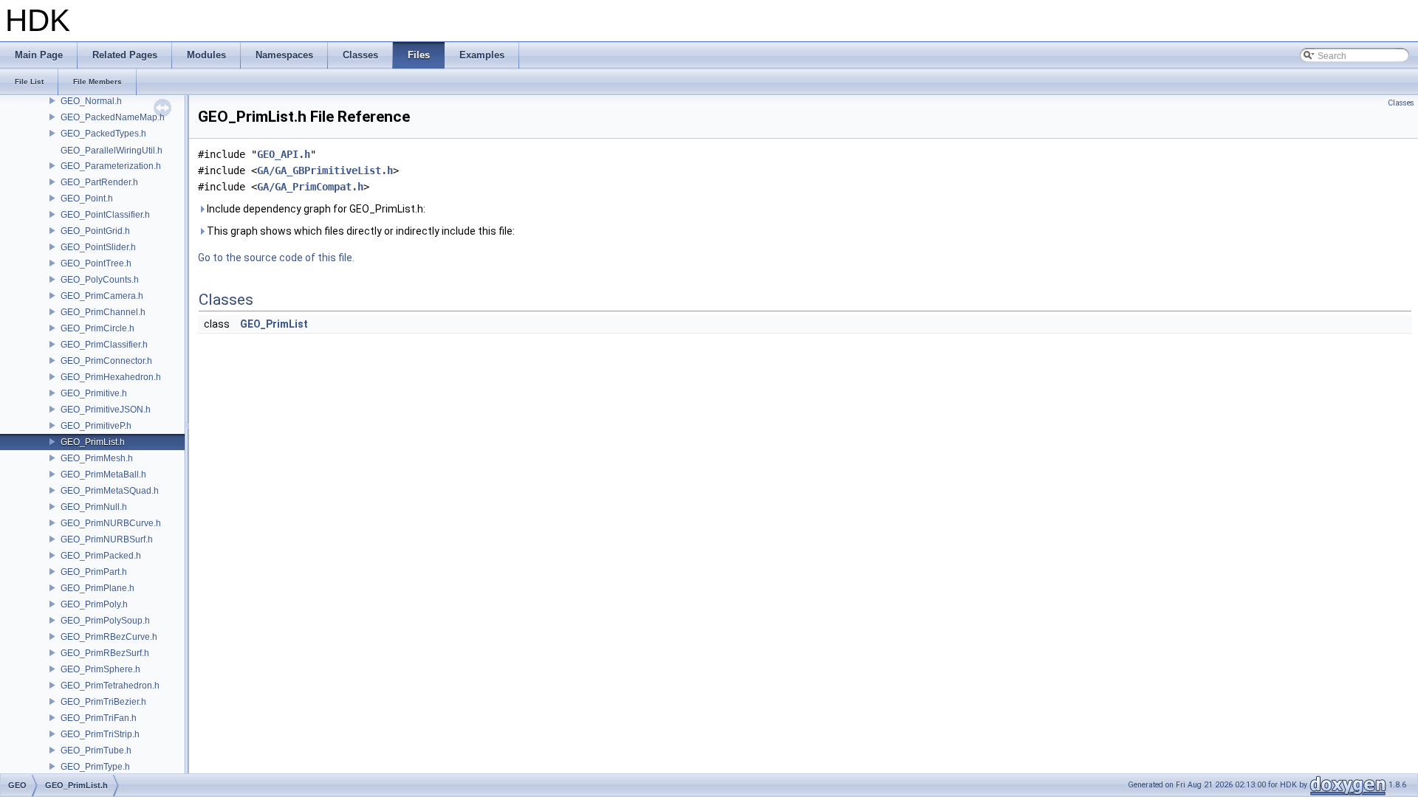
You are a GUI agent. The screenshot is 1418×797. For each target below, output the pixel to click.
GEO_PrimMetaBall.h (103, 474)
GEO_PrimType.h (95, 767)
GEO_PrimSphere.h (100, 669)
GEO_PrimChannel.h (103, 312)
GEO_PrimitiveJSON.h (106, 409)
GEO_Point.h (87, 198)
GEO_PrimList (274, 324)
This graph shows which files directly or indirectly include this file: (360, 231)
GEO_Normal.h (91, 101)
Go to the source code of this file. (276, 257)
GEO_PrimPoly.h (94, 604)
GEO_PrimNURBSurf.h (107, 539)
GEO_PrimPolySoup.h (105, 620)
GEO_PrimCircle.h (97, 328)
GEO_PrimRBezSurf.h (105, 653)
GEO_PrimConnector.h (106, 361)
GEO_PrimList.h (93, 442)
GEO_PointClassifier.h (105, 215)
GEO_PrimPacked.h (101, 556)
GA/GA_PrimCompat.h (310, 187)
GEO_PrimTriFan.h (99, 718)
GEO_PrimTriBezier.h (103, 702)
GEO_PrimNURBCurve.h (111, 523)
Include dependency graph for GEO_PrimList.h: (315, 209)
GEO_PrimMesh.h (97, 458)
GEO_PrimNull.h (94, 507)
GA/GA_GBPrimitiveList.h (325, 170)
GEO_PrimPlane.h (97, 588)
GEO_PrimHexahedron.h (111, 377)
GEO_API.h (283, 154)
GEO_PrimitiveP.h (96, 426)
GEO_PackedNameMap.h (113, 117)
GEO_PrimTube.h (96, 750)
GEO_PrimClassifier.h (104, 344)
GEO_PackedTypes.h (103, 133)
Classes (1401, 103)
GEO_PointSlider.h (98, 247)
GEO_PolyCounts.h (100, 280)
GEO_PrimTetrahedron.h (110, 685)
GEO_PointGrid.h (95, 231)
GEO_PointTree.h (96, 263)
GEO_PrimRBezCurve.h (109, 637)
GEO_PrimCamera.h (102, 296)
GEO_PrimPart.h (94, 572)
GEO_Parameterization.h (111, 166)
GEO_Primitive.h (94, 393)
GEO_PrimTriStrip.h (100, 734)
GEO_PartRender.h (99, 182)
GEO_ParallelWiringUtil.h (111, 150)
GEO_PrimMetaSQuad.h (110, 491)
